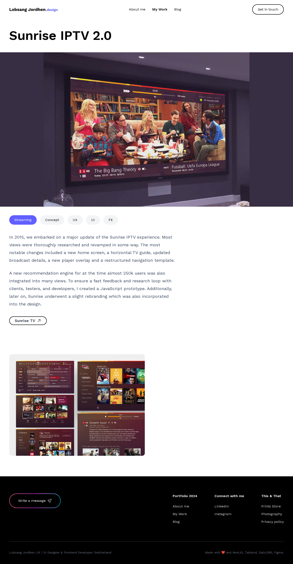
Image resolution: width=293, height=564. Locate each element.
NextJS (238, 552)
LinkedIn (221, 506)
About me (137, 9)
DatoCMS (265, 552)
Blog (177, 9)
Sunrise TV (25, 320)
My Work (159, 9)
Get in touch (268, 9)
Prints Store (271, 506)
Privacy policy (272, 522)
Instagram (222, 514)
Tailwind (251, 552)
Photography (271, 514)
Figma (278, 552)
